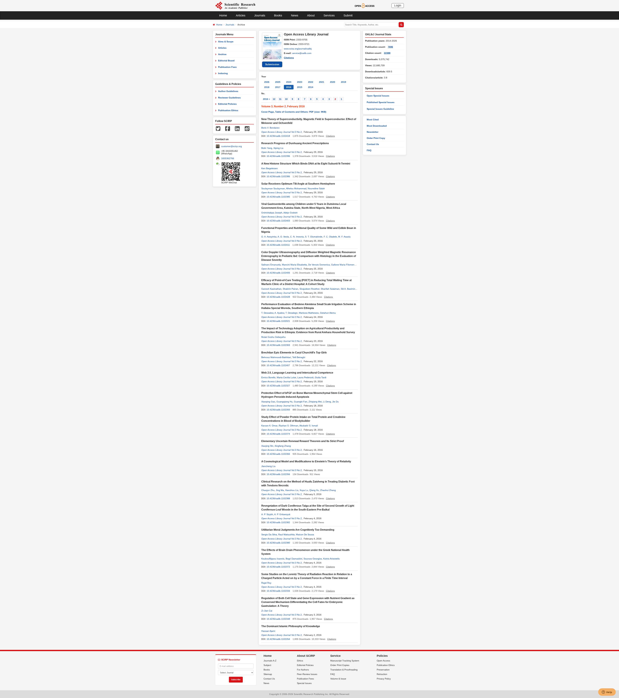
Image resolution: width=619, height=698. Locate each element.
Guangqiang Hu (284, 401)
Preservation (383, 669)
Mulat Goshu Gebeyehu (273, 337)
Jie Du (335, 401)
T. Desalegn (291, 313)
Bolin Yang (266, 148)
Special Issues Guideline (380, 109)
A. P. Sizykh (267, 514)
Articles (240, 15)
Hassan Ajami (268, 631)
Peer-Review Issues (307, 674)
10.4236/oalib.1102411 (278, 245)
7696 (390, 47)
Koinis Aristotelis (331, 558)
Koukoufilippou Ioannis (272, 558)
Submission (272, 64)
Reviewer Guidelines (229, 97)
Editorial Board (226, 60)
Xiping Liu (278, 148)
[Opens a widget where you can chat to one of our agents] (607, 692)
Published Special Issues (380, 102)
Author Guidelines (228, 91)
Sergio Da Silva (269, 534)
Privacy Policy (384, 678)
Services (329, 15)
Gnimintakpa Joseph (271, 212)
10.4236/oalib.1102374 (278, 434)
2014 (310, 87)
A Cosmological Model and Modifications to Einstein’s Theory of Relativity (306, 461)
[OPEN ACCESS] (364, 5)
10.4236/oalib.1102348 (278, 619)
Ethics (300, 660)
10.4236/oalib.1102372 (278, 566)
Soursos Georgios (313, 558)
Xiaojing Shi (267, 446)
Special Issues (304, 683)
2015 (299, 87)
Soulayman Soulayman (273, 188)
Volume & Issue (338, 678)
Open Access (383, 660)
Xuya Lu (304, 490)
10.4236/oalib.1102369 (278, 345)
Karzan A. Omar (269, 425)
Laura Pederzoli (305, 377)
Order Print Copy (376, 138)
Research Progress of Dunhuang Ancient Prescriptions (295, 143)
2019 (343, 82)
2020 (332, 82)
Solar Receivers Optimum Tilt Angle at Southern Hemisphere (298, 183)
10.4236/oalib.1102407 (278, 365)
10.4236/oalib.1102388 (278, 498)
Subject (267, 665)
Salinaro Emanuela (271, 264)
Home (223, 15)
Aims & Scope (225, 41)
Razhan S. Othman (288, 425)
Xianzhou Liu (291, 490)
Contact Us (373, 144)
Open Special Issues (378, 95)
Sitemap (268, 674)
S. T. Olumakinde (313, 236)
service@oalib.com (301, 53)
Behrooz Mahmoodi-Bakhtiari (276, 357)
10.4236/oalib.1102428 (278, 297)
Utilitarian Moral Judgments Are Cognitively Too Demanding (297, 529)
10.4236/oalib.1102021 (278, 321)
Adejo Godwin (290, 212)
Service (335, 655)
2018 (266, 87)
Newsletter (372, 132)
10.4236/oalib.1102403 (278, 220)
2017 (277, 87)
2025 (277, 82)
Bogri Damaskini (294, 558)
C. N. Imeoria (297, 236)
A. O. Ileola (283, 236)
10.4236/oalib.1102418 (278, 136)
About (311, 15)
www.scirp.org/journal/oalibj (298, 48)
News (294, 15)
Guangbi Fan (300, 401)
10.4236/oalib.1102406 (278, 272)
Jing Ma (280, 490)
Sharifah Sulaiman (330, 289)
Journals (259, 15)
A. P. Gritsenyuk (282, 514)
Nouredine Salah (316, 188)
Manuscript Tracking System (344, 660)
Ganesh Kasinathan (271, 289)
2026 (266, 82)
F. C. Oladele (330, 236)
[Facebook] (227, 128)
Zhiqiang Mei (315, 401)
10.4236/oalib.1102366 (278, 454)
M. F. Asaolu (344, 236)
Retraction (382, 674)
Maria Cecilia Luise (286, 377)
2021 (321, 82)
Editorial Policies (227, 104)
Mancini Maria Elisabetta (294, 264)
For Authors (303, 669)
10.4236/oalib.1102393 (278, 409)
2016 (288, 87)
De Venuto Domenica (319, 264)
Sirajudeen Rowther (309, 289)
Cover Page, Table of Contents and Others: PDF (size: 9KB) (293, 112)
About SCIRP (306, 655)
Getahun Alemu (328, 313)
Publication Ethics (228, 110)
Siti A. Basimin (348, 289)
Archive (222, 54)
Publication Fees (227, 67)
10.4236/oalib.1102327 (278, 385)
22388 (387, 53)
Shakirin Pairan (290, 289)
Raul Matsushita (286, 534)
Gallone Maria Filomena (343, 264)
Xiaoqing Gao (268, 401)
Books (278, 15)
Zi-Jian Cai (266, 610)
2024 (288, 82)
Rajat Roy (266, 583)
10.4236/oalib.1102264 (278, 639)
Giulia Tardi (320, 377)
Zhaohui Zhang (328, 490)
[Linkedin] (237, 128)
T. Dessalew (267, 313)
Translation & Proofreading (344, 669)
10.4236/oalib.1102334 (278, 591)
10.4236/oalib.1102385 (278, 196)
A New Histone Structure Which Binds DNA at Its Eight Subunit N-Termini (305, 163)
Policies (382, 655)
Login (397, 5)
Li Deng (327, 401)
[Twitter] (218, 128)
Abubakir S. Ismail (308, 425)
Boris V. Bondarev (270, 127)
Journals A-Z (270, 660)
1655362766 (227, 158)
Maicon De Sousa (305, 534)
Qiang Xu (314, 490)
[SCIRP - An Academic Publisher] (235, 5)
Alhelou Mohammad (296, 188)
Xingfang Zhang (283, 446)
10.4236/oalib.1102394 (278, 474)
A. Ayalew (279, 313)
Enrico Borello (268, 377)
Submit (348, 15)
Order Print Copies (339, 665)
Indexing (223, 73)
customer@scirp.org (231, 146)
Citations (289, 57)
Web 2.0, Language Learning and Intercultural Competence (297, 372)
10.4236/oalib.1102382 (278, 522)
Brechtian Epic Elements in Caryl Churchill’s (294, 352)
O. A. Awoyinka (268, 236)
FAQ (369, 150)
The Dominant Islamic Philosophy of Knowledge (290, 626)
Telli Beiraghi (298, 357)
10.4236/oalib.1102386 (278, 176)
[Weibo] (247, 128)
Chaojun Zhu (268, 490)
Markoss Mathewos (309, 313)
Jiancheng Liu (268, 466)
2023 (299, 82)
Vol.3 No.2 (296, 132)
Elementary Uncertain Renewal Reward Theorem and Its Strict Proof (302, 441)
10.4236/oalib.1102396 (278, 156)
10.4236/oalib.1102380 (278, 542)
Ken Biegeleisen (269, 168)
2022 (310, 82)
